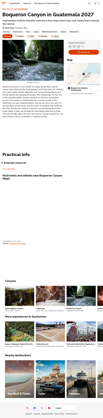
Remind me (85, 52)
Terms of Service (71, 414)
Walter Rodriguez (34, 82)
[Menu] (97, 3)
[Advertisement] (33, 134)
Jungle (35, 32)
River (28, 32)
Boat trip (6, 32)
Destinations (15, 3)
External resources (15, 162)
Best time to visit (15, 9)
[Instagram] (27, 408)
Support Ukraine (47, 414)
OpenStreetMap (89, 84)
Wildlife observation (49, 32)
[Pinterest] (49, 408)
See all (10, 76)
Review (44, 36)
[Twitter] (41, 408)
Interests (27, 3)
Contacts (37, 414)
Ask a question (8, 169)
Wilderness (74, 32)
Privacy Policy (59, 414)
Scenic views (17, 32)
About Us (29, 414)
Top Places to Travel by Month (46, 3)
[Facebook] (34, 408)
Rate (32, 36)
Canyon (63, 32)
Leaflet (80, 84)
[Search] (89, 3)
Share (56, 36)
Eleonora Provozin (18, 243)
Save (9, 36)
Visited (20, 36)
